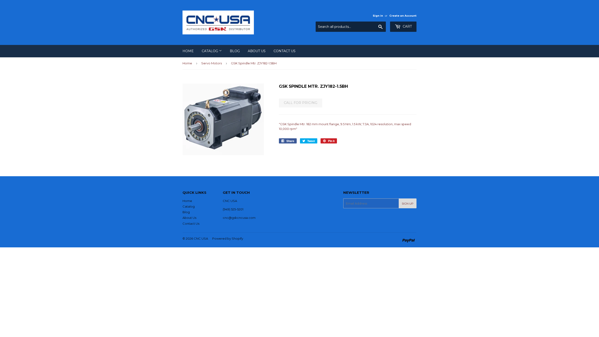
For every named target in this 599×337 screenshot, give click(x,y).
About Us (257, 51)
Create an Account (402, 15)
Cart (407, 26)
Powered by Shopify (227, 238)
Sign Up (407, 203)
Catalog (210, 51)
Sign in (378, 15)
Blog (235, 51)
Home (188, 51)
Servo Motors (211, 63)
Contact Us (285, 51)
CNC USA (201, 238)
